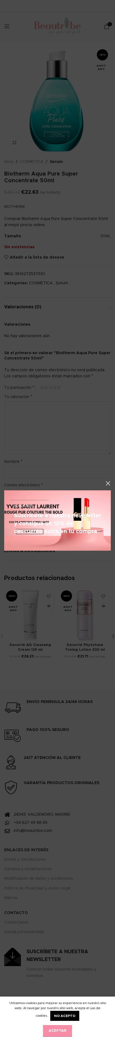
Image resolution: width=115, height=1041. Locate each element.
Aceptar (57, 1031)
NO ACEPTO (64, 1016)
